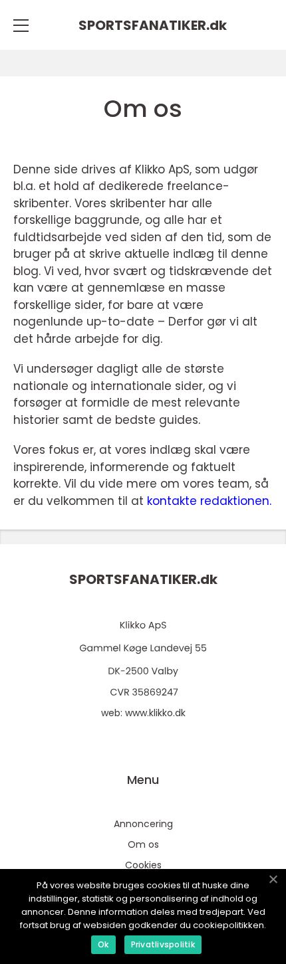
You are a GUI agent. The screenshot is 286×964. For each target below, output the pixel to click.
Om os (143, 844)
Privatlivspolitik (163, 944)
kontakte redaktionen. (209, 501)
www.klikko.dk (155, 713)
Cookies (143, 865)
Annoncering (143, 823)
